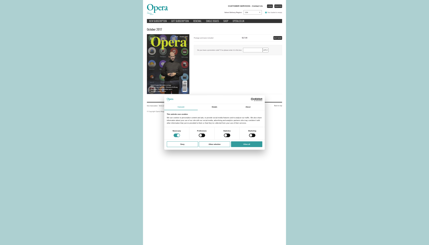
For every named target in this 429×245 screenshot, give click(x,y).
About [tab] (248, 107)
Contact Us (257, 6)
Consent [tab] (181, 107)
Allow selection (215, 144)
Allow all (246, 144)
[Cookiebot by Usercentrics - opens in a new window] (252, 99)
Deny (182, 144)
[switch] (202, 135)
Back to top (278, 106)
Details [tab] (214, 107)
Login (270, 6)
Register (278, 6)
